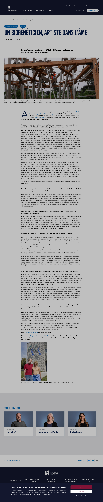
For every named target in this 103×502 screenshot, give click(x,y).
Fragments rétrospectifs (38, 336)
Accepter (81, 487)
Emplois (92, 5)
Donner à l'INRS (92, 10)
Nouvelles (85, 5)
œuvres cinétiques (30, 332)
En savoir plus (46, 494)
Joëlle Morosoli (39, 118)
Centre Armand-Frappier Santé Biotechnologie (32, 480)
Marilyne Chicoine (76, 432)
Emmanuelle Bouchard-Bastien (48, 432)
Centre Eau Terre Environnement (51, 480)
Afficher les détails (81, 495)
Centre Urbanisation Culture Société (89, 480)
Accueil (6, 20)
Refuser (81, 491)
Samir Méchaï (11, 432)
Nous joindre (77, 5)
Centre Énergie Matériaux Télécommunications (70, 480)
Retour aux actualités (13, 460)
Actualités (23, 20)
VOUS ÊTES (68, 5)
